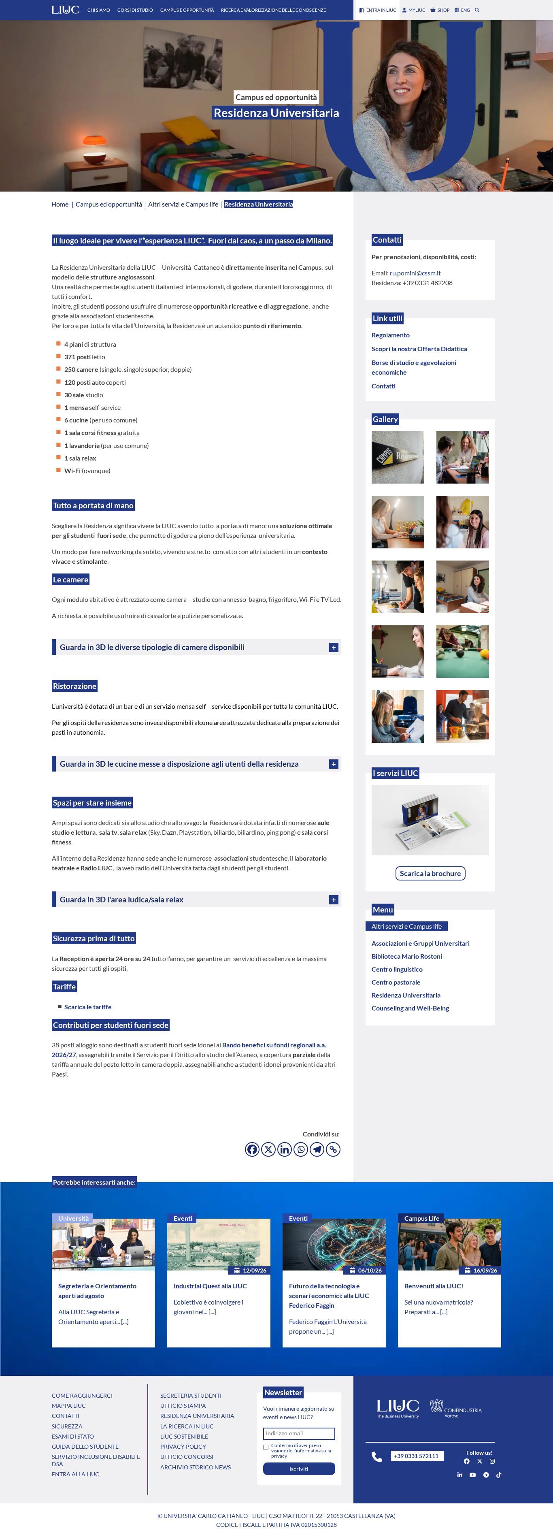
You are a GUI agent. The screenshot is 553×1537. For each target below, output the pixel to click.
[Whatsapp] (301, 1149)
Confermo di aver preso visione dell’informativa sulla (301, 1450)
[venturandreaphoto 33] (462, 457)
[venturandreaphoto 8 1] (398, 587)
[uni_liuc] (492, 1461)
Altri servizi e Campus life (407, 926)
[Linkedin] (284, 1149)
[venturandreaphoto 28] (398, 651)
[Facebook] (252, 1149)
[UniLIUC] (467, 1461)
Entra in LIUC (381, 10)
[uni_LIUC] (486, 1474)
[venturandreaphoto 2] (398, 716)
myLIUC (416, 10)
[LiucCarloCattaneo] (473, 1474)
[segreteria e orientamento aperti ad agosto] (103, 1245)
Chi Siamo (98, 10)
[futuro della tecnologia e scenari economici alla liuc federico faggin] (334, 1245)
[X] (268, 1149)
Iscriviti (298, 1468)
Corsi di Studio (135, 10)
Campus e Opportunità (187, 10)
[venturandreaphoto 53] (398, 457)
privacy (279, 1455)
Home (59, 204)
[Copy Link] (333, 1149)
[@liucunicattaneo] (498, 1474)
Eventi (183, 1218)
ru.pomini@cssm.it (415, 273)
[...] (125, 1321)
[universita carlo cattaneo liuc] (459, 1474)
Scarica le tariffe (88, 1006)
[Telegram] (317, 1149)
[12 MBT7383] (462, 587)
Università (73, 1218)
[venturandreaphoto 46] (462, 522)
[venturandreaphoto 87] (398, 522)
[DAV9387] (462, 651)
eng (465, 10)
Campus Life (422, 1218)
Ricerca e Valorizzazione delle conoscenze (273, 10)
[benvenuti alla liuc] (449, 1245)
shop (444, 10)
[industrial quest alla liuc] (218, 1245)
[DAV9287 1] (462, 716)
